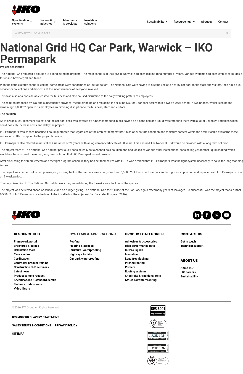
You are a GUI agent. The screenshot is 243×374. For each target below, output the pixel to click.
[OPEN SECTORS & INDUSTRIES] (54, 22)
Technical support (192, 245)
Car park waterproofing (84, 258)
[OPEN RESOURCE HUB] (193, 21)
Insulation (131, 254)
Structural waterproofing (85, 250)
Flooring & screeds (82, 245)
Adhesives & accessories (141, 241)
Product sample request (29, 275)
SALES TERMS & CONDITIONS (31, 325)
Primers (130, 267)
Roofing (75, 241)
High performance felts (140, 245)
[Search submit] (227, 33)
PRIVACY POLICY (66, 325)
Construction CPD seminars (31, 267)
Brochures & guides (26, 245)
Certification (22, 258)
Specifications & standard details (35, 280)
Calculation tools (24, 250)
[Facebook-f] (206, 215)
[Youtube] (226, 215)
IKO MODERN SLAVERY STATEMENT (35, 317)
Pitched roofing (135, 263)
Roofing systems (135, 271)
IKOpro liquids (134, 250)
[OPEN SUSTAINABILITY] (166, 21)
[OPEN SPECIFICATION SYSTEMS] (31, 22)
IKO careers (188, 272)
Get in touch (188, 241)
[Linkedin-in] (197, 215)
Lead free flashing (137, 258)
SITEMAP (18, 333)
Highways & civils (81, 254)
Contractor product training (31, 263)
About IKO (187, 268)
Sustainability (189, 276)
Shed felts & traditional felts (143, 275)
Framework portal (25, 241)
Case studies (22, 254)
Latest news (21, 271)
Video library (22, 288)
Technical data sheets (28, 284)
